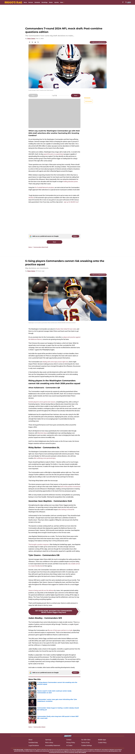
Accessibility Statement (52, 745)
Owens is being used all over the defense (41, 590)
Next (75, 95)
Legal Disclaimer (34, 745)
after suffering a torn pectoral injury (44, 458)
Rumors (30, 2)
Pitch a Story (49, 742)
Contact (68, 739)
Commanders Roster (39, 727)
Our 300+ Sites (85, 739)
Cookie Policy (102, 742)
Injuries (56, 2)
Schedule (37, 2)
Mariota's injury (42, 433)
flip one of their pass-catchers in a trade (60, 630)
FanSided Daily (33, 742)
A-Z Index (69, 745)
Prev (33, 95)
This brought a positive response (38, 544)
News (25, 2)
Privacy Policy (70, 742)
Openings (48, 739)
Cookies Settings (86, 745)
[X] (126, 2)
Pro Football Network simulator (44, 187)
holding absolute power (70, 181)
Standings (44, 2)
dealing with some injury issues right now (55, 362)
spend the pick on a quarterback (54, 154)
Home (30, 247)
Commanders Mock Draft (41, 247)
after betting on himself (65, 509)
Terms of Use (85, 742)
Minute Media (20, 749)
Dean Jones (31, 38)
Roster (51, 2)
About (30, 739)
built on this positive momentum (70, 486)
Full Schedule (88, 101)
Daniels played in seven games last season (41, 402)
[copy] (38, 42)
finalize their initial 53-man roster (66, 329)
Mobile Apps (102, 739)
